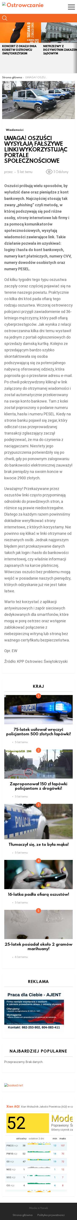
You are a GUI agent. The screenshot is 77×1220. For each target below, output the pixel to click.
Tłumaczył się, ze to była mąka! (39, 844)
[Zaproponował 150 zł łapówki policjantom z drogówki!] (38, 764)
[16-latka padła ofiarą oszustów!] (38, 874)
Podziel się (7, 86)
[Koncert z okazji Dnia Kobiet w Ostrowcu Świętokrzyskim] (20, 32)
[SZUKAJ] (4, 18)
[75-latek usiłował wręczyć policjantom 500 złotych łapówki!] (38, 709)
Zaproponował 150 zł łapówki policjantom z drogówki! (38, 786)
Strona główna (23, 1215)
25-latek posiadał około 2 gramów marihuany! (38, 946)
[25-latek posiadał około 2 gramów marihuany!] (38, 924)
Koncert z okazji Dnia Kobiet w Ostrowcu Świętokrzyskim (19, 49)
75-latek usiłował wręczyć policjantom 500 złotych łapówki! (38, 731)
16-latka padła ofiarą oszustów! (38, 894)
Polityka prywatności (51, 1215)
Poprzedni (2, 47)
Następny (75, 47)
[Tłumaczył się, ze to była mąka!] (38, 821)
